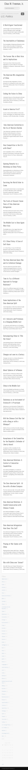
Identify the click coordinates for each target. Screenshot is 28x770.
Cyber (3, 611)
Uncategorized (5, 733)
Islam (3, 653)
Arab (3, 584)
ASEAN (3, 590)
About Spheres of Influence (12, 370)
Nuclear (3, 688)
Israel (3, 656)
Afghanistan (4, 579)
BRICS (3, 598)
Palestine (4, 691)
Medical (3, 675)
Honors (3, 639)
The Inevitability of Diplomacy (13, 40)
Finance (3, 633)
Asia (3, 593)
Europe (3, 631)
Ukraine (3, 730)
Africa (3, 581)
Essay (3, 625)
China (3, 604)
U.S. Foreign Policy (6, 724)
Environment (5, 622)
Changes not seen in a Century (13, 354)
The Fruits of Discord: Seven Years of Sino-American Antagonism (13, 204)
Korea (3, 661)
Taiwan (3, 716)
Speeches (4, 708)
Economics (4, 617)
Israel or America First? (11, 109)
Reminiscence (5, 697)
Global (3, 636)
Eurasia (3, 628)
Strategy (4, 711)
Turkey (3, 722)
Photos (3, 694)
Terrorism (4, 719)
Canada (3, 601)
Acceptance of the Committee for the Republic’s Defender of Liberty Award (13, 441)
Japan (3, 659)
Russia (3, 699)
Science (4, 705)
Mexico (3, 678)
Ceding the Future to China (12, 93)
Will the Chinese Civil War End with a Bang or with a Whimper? (13, 421)
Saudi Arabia (5, 702)
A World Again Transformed (12, 25)
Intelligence (4, 645)
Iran (3, 647)
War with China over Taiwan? (13, 562)
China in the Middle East (11, 385)
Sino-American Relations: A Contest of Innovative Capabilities (12, 463)
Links (3, 673)
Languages (4, 664)
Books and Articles (6, 595)
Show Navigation (22, 14)
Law (3, 670)
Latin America (5, 667)
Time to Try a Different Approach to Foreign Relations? (11, 281)
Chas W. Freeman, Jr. (14, 3)
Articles (3, 587)
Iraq (3, 650)
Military (3, 685)
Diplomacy (4, 614)
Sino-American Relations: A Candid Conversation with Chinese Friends (12, 504)
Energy (3, 619)
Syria (3, 713)
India (3, 642)
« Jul (3, 764)
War (3, 736)
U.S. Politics (4, 727)
